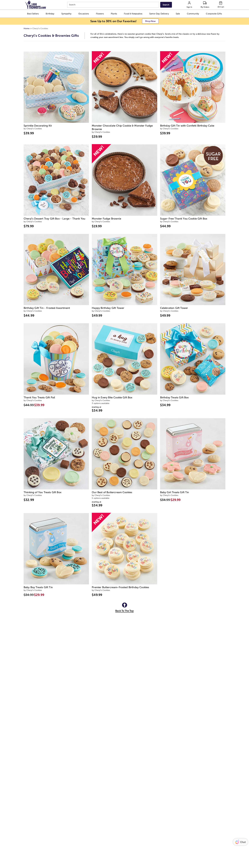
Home (27, 28)
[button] (33, 14)
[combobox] (113, 5)
